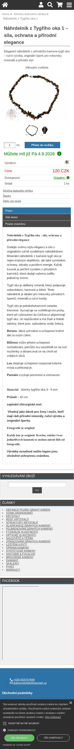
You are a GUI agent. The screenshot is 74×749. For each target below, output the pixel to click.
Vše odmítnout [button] (53, 738)
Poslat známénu (15, 223)
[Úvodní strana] (5, 5)
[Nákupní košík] (60, 5)
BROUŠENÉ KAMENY (20, 557)
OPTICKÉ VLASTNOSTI (21, 535)
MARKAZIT (13, 569)
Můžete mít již (29, 153)
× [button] (70, 702)
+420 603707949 (24, 679)
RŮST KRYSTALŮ (17, 519)
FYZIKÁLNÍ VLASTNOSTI (22, 531)
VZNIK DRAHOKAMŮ (19, 513)
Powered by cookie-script (17, 745)
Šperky (7, 196)
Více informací (53, 717)
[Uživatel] (41, 5)
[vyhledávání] (50, 5)
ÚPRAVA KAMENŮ (17, 547)
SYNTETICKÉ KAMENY (21, 550)
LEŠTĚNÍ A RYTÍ (16, 544)
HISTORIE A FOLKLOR (20, 554)
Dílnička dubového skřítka (18, 190)
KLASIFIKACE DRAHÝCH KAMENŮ (28, 525)
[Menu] (69, 5)
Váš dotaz (11, 217)
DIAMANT (12, 560)
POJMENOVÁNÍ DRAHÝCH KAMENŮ (29, 528)
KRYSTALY (13, 516)
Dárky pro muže (12, 201)
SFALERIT (12, 563)
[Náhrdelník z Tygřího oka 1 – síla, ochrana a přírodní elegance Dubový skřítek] (37, 96)
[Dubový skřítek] (66, 164)
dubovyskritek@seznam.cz (30, 682)
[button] (37, 729)
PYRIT (10, 566)
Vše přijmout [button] (19, 738)
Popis (8, 210)
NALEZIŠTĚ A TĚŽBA (19, 538)
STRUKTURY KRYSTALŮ (22, 522)
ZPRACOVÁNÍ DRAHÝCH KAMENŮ (28, 541)
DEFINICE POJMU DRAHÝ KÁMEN (28, 509)
